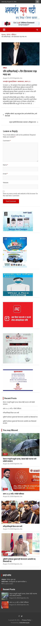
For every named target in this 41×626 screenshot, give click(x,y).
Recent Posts (9, 589)
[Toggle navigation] (4, 29)
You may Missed (10, 430)
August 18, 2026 (8, 564)
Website (5, 183)
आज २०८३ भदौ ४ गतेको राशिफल (12, 408)
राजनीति (5, 521)
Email (5, 174)
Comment (7, 141)
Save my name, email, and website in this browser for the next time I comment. (20, 195)
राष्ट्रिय (5, 68)
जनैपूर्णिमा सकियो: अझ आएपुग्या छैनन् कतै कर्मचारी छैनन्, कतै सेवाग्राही (21, 115)
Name (5, 165)
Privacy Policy (26, 620)
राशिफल (5, 489)
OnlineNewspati (24, 623)
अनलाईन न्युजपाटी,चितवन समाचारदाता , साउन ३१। (17, 81)
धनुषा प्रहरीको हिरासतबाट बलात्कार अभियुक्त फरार (22, 122)
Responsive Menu (37, 1)
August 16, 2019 (8, 78)
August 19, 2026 (8, 529)
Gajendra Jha (18, 78)
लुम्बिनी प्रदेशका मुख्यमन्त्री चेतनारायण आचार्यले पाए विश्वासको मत (20, 417)
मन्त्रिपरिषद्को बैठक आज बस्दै (11, 413)
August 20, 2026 (8, 464)
